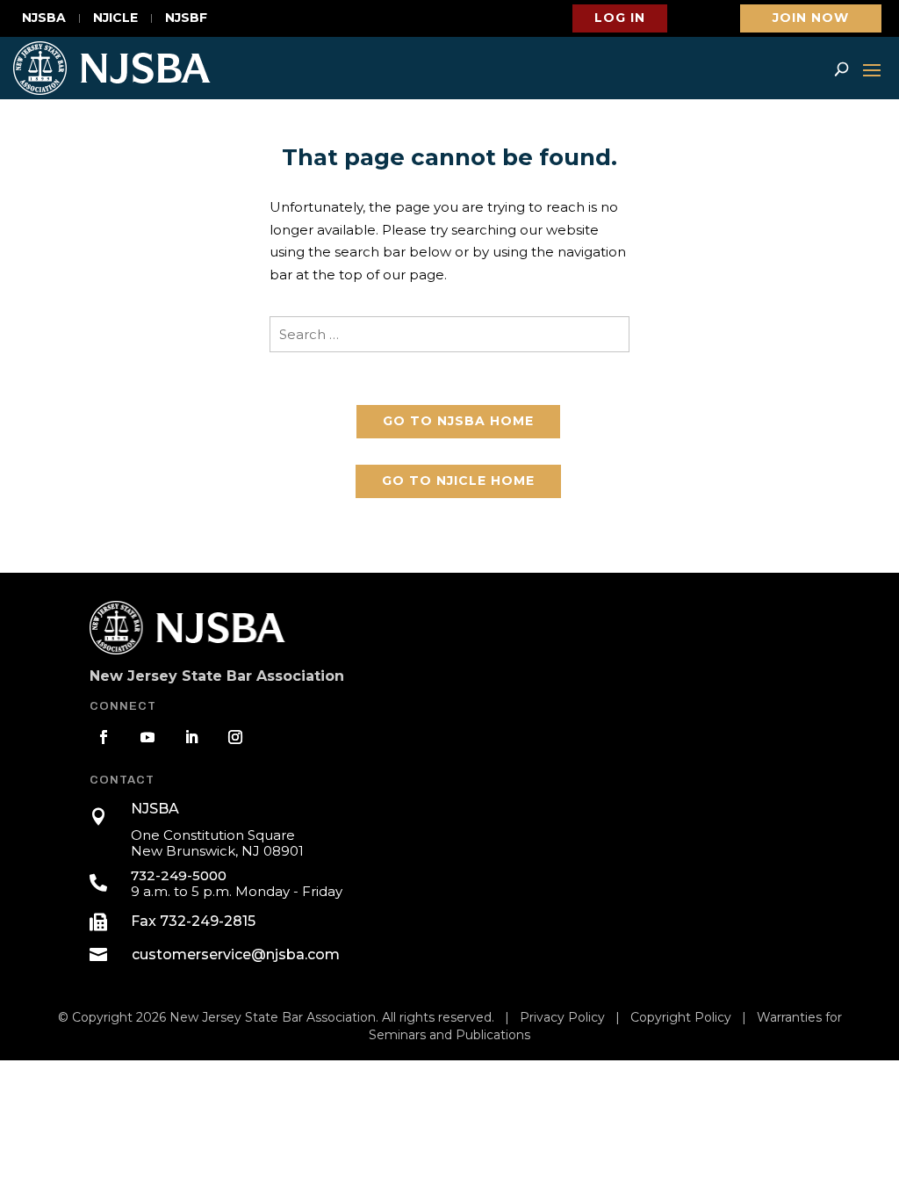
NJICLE (115, 18)
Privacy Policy (562, 1017)
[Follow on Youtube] (147, 737)
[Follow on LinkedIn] (191, 737)
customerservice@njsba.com (236, 954)
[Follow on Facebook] (104, 737)
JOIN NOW (811, 17)
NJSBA (44, 18)
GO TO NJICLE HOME (458, 480)
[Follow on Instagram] (235, 737)
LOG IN (619, 17)
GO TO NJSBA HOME (458, 421)
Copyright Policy (680, 1017)
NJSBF (186, 18)
